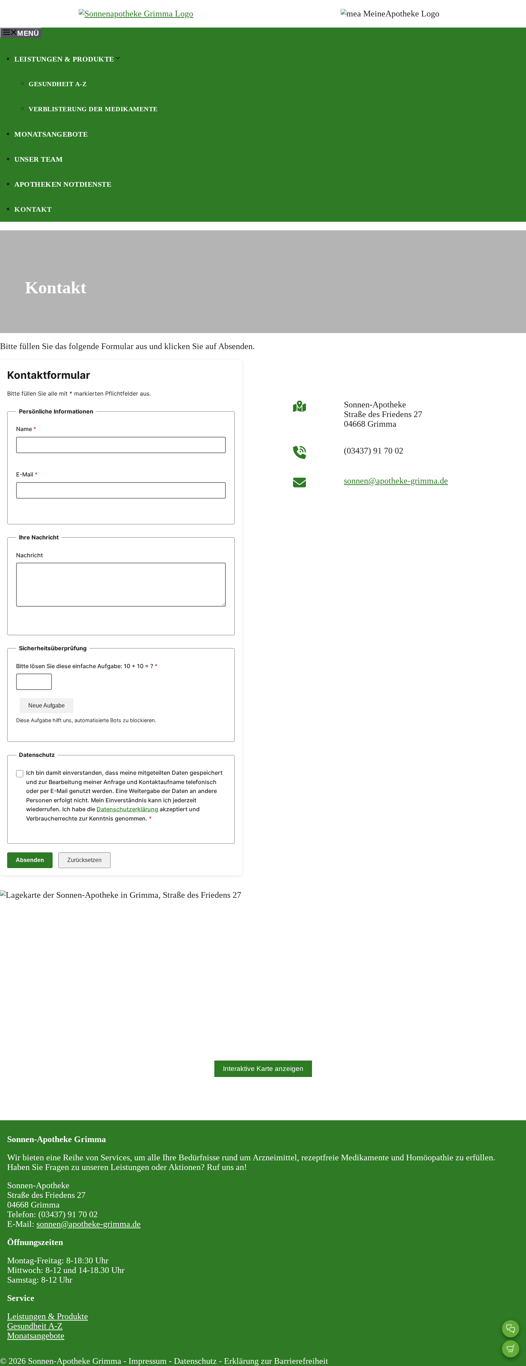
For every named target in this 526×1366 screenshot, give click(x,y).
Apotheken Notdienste (62, 184)
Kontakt (33, 209)
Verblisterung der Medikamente (93, 109)
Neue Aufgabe (46, 705)
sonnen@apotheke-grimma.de (396, 480)
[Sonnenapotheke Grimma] (136, 13)
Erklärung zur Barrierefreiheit (276, 1361)
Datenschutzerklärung (127, 809)
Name (26, 428)
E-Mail (27, 474)
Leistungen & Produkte (64, 59)
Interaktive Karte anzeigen (263, 1068)
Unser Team (38, 159)
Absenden (30, 860)
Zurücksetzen (84, 860)
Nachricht (29, 555)
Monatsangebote (51, 134)
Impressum (147, 1361)
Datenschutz (195, 1361)
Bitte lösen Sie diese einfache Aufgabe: (86, 666)
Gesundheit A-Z (58, 84)
